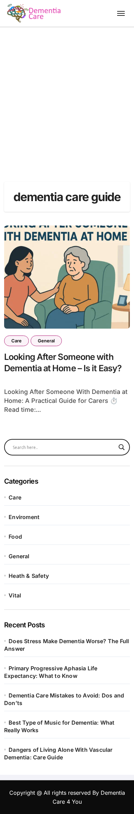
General (46, 340)
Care (16, 340)
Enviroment (24, 517)
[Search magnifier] (121, 447)
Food (15, 536)
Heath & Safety (29, 575)
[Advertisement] (67, 98)
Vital (15, 595)
